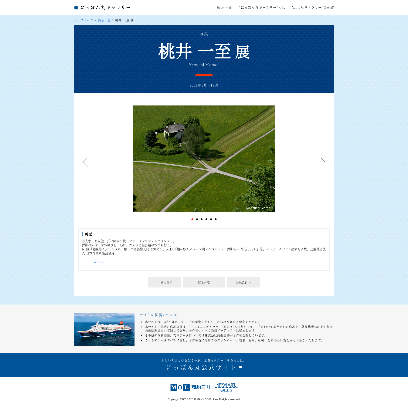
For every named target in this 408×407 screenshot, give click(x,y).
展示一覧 (225, 7)
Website (99, 262)
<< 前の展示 (165, 282)
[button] (85, 163)
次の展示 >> (243, 282)
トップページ (84, 20)
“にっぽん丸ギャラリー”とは (262, 7)
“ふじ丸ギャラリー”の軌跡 (313, 7)
